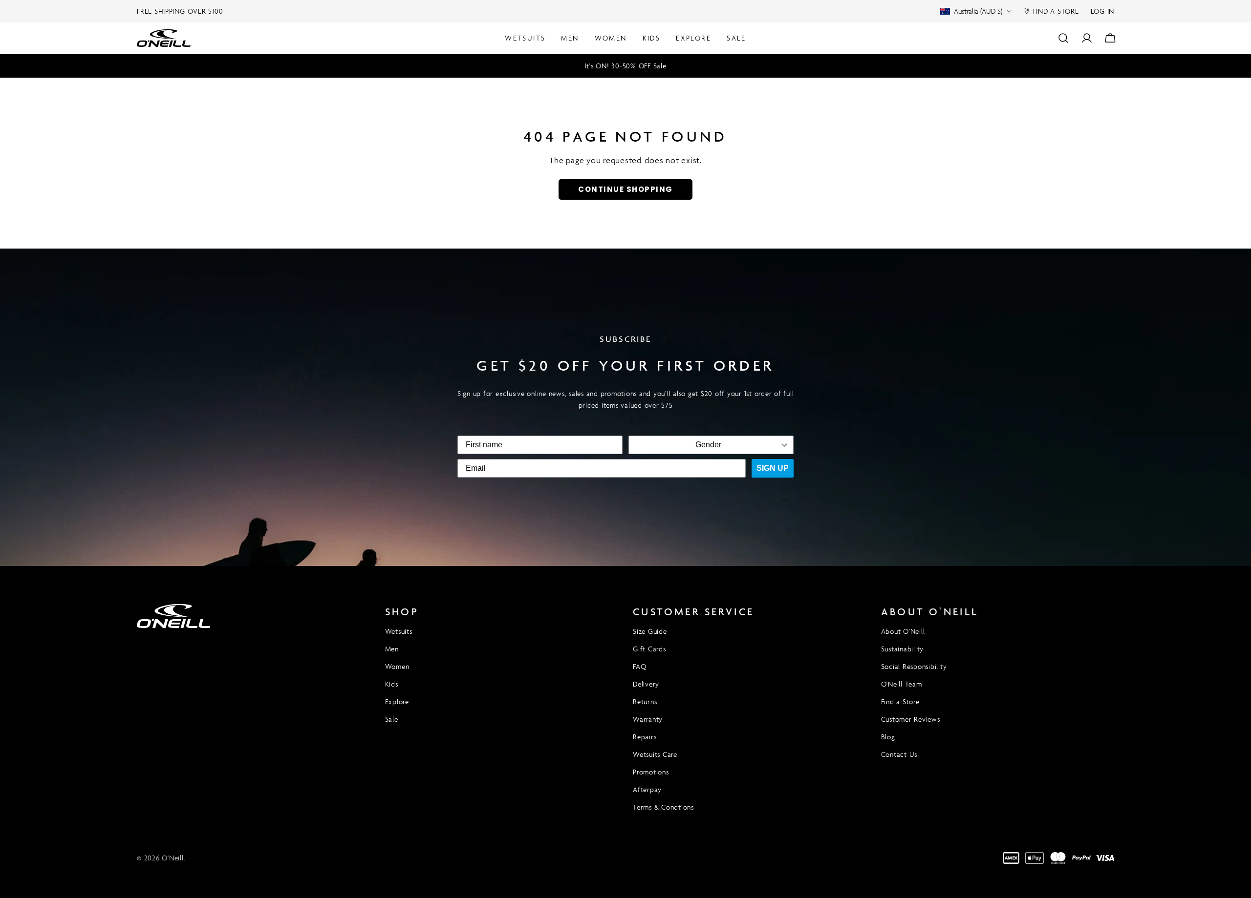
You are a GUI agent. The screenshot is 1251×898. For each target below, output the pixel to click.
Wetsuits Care (655, 754)
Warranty (648, 719)
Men (392, 648)
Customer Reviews (910, 719)
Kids (391, 684)
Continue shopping (625, 189)
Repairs (644, 736)
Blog (888, 736)
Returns (645, 701)
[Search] (1063, 38)
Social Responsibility (914, 666)
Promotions (651, 771)
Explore (397, 701)
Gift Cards (649, 648)
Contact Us (899, 754)
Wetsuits (398, 631)
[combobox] (708, 445)
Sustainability (902, 648)
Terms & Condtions (663, 807)
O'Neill (172, 857)
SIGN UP (772, 468)
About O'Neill (903, 631)
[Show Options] (784, 445)
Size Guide (650, 631)
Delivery (646, 684)
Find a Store (900, 701)
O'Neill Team (901, 684)
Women (397, 666)
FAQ (639, 666)
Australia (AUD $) (978, 11)
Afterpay (647, 789)
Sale (391, 719)
